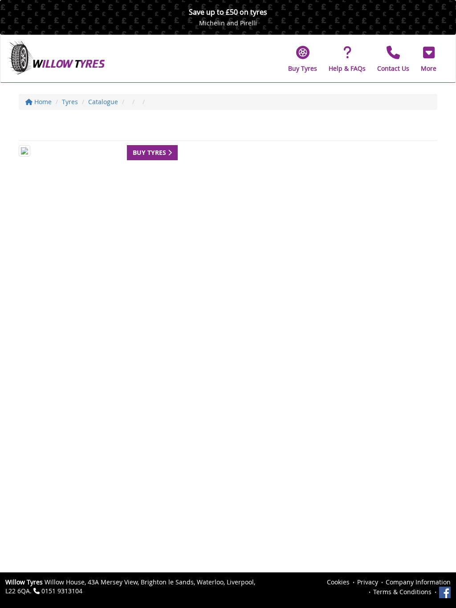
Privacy (367, 582)
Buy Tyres (150, 152)
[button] (428, 58)
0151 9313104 (61, 591)
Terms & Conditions (402, 592)
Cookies (338, 582)
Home (42, 101)
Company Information (418, 582)
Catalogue (103, 101)
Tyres (70, 101)
